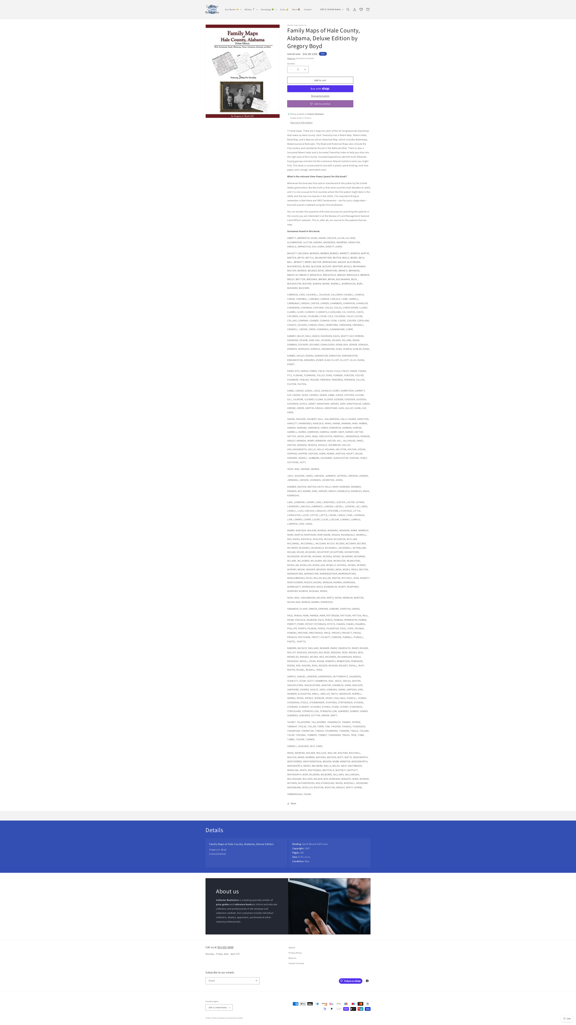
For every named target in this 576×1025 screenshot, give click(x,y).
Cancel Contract (296, 963)
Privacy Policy (295, 952)
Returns (292, 958)
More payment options (320, 96)
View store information (301, 122)
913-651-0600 (226, 947)
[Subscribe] (256, 980)
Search (292, 947)
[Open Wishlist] (361, 9)
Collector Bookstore (219, 1018)
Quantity (291, 63)
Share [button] (293, 803)
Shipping (291, 58)
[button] (233, 9)
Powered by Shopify (235, 1018)
